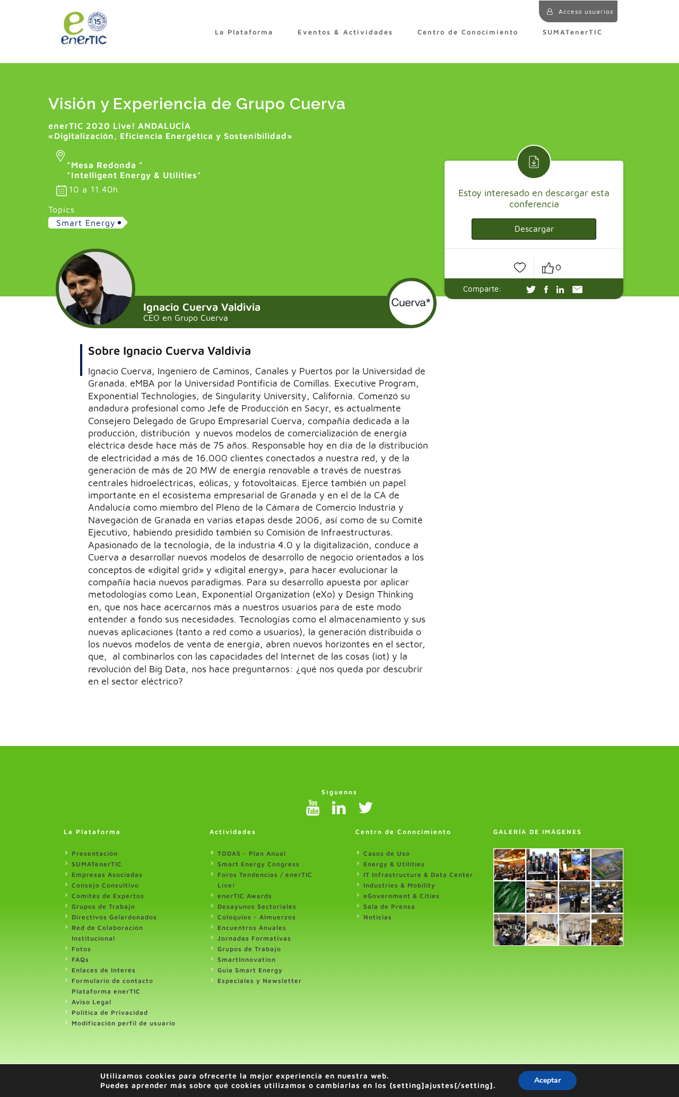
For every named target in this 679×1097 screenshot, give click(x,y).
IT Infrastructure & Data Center (418, 875)
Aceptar (547, 1080)
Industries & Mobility (399, 885)
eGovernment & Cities (401, 896)
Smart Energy (86, 222)
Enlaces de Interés (104, 970)
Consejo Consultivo (105, 885)
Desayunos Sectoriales (257, 906)
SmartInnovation (246, 959)
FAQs (80, 959)
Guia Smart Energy (250, 970)
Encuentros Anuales (251, 928)
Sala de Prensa (389, 906)
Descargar (534, 228)
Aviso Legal (91, 1002)
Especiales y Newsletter (259, 981)
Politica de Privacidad (110, 1012)
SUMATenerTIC (573, 32)
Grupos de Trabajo (103, 906)
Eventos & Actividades (345, 32)
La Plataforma (244, 32)
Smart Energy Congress (258, 864)
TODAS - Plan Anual (251, 853)
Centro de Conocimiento (467, 32)
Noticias (377, 917)
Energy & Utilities (394, 864)
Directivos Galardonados (114, 917)
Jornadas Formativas (254, 938)
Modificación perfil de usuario (124, 1023)
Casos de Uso (386, 853)
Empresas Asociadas (107, 875)
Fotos (81, 949)
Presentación (95, 853)
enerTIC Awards (244, 896)
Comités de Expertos (108, 896)
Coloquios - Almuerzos (256, 917)
